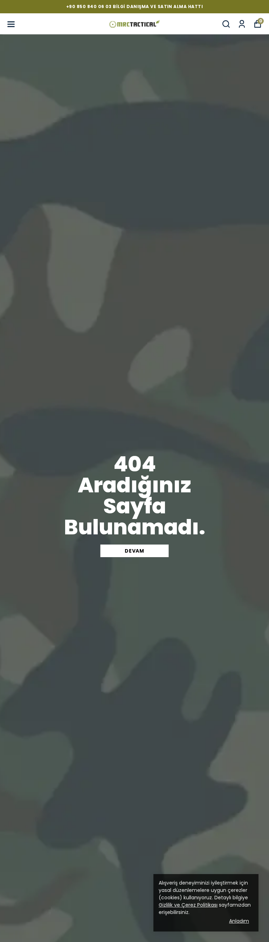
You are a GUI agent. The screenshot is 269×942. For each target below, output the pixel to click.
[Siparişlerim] (241, 24)
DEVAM (134, 550)
